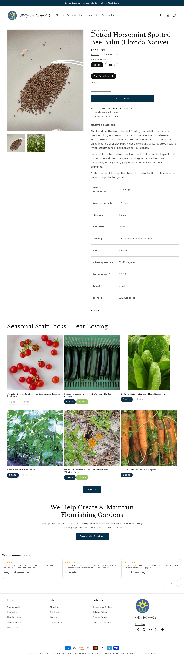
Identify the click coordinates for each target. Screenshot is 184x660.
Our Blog (54, 612)
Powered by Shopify (62, 653)
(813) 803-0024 (145, 617)
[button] (59, 15)
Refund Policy (100, 612)
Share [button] (97, 310)
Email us (140, 624)
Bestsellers (13, 612)
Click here (113, 3)
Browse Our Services (92, 536)
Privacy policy (94, 653)
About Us (55, 607)
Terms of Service (102, 622)
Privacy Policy (100, 617)
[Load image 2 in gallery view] (36, 143)
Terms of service (110, 653)
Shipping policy (128, 653)
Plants (111, 64)
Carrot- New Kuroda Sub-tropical (138, 470)
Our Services (14, 617)
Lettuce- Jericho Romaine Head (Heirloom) (143, 394)
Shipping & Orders (102, 607)
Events (53, 617)
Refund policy (80, 653)
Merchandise (14, 622)
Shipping (95, 54)
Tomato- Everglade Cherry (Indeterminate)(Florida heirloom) (33, 395)
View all (92, 489)
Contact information (147, 653)
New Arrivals (13, 607)
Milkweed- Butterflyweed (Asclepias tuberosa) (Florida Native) (87, 471)
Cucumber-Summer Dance (21, 470)
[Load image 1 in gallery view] (16, 143)
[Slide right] (179, 583)
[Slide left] (164, 583)
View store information (106, 116)
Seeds (97, 64)
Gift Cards (12, 627)
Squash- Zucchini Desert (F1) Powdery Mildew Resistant (88, 395)
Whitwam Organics (44, 653)
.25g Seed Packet (103, 76)
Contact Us (56, 622)
